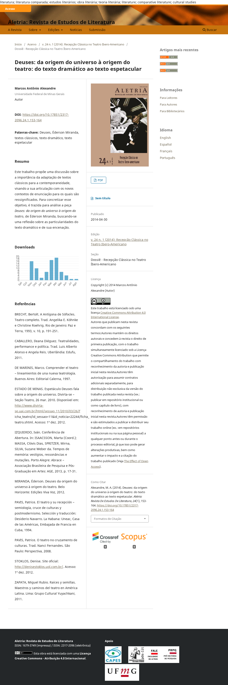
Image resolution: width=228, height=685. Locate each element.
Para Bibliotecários (172, 111)
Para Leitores (168, 98)
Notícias (76, 30)
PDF (100, 180)
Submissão (97, 30)
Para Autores (168, 104)
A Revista (15, 30)
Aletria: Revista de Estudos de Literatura (61, 22)
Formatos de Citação (107, 519)
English (165, 138)
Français (166, 151)
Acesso (10, 9)
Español (166, 144)
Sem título (102, 198)
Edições (54, 30)
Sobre (33, 30)
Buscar (211, 30)
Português (167, 158)
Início (18, 44)
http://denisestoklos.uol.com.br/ (39, 567)
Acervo (32, 44)
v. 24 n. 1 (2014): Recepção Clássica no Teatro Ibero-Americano (83, 44)
